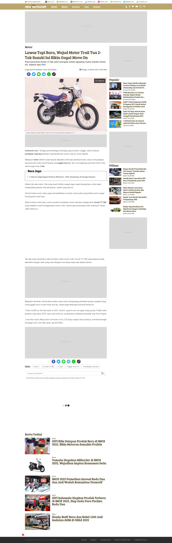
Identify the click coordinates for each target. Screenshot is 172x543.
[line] (38, 74)
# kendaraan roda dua (91, 367)
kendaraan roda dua (33, 154)
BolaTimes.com (77, 1)
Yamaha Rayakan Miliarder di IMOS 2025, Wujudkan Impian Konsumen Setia (79, 461)
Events (76, 7)
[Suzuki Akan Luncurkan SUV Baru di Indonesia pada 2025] (115, 181)
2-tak (42, 166)
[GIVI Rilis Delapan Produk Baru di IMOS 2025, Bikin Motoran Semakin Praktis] (37, 446)
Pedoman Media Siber (122, 540)
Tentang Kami (105, 540)
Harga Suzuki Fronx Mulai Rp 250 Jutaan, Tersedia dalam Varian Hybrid (134, 171)
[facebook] (28, 74)
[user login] (126, 7)
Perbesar (101, 81)
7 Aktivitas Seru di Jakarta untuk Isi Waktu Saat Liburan (134, 122)
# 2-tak (60, 367)
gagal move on (64, 163)
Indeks (96, 7)
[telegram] (43, 74)
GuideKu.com (117, 1)
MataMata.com (63, 1)
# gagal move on (73, 367)
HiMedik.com (130, 1)
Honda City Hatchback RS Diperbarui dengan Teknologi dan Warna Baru (134, 208)
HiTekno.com (91, 1)
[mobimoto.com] (36, 6)
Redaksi (93, 540)
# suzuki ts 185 (48, 367)
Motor (65, 7)
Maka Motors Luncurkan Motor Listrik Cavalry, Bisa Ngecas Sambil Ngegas (133, 189)
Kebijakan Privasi (140, 540)
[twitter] (33, 74)
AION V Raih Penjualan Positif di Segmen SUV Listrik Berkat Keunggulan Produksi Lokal (134, 104)
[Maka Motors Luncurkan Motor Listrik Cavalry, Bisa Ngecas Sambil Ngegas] (115, 191)
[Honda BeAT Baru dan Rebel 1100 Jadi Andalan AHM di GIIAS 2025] (37, 521)
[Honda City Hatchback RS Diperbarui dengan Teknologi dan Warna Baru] (115, 210)
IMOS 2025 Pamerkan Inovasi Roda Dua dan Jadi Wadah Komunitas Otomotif (78, 480)
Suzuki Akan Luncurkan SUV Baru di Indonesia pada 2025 (134, 179)
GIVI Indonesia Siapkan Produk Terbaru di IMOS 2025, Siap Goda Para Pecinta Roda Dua (79, 501)
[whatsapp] (48, 74)
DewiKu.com (104, 1)
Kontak (84, 540)
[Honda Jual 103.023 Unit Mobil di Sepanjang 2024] (115, 200)
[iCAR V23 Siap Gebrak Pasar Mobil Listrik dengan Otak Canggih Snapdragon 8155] (115, 114)
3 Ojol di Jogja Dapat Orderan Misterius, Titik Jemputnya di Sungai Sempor (62, 177)
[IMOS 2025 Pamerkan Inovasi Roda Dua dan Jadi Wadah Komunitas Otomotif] (37, 484)
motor (35, 160)
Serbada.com (143, 1)
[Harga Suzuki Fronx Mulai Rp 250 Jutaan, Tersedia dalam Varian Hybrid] (115, 172)
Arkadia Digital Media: (34, 1)
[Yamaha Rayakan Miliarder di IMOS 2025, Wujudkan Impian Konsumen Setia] (37, 465)
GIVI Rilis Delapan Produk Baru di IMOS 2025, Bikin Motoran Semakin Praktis (78, 442)
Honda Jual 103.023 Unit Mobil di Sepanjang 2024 (134, 198)
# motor (36, 367)
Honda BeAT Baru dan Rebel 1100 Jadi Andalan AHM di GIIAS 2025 (77, 518)
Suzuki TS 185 (100, 202)
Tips (86, 7)
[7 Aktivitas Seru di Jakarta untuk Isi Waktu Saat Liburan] (115, 124)
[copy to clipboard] (53, 74)
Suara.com (51, 1)
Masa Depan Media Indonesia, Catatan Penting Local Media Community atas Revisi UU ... (134, 85)
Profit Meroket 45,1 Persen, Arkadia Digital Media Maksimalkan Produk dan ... (134, 94)
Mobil (54, 7)
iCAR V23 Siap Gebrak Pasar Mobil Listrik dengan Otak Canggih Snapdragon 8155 (134, 113)
